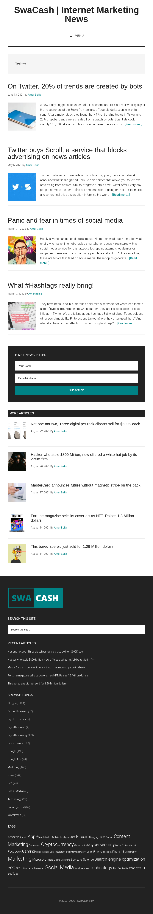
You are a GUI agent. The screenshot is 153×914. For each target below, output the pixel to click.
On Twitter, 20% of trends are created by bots (75, 86)
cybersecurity (102, 844)
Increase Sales (48, 852)
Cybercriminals (81, 845)
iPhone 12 (107, 852)
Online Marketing (62, 860)
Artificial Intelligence (61, 837)
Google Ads (14, 759)
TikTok (117, 868)
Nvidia (49, 859)
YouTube (13, 873)
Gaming (28, 851)
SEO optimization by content (30, 868)
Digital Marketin (16, 727)
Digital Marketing (17, 735)
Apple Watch (45, 837)
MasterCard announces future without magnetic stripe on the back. (86, 485)
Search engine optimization (119, 859)
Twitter (125, 868)
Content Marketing (18, 711)
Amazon (13, 837)
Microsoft (39, 859)
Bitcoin (82, 836)
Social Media (15, 791)
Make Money (131, 852)
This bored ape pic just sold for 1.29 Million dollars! (73, 546)
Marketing (13, 767)
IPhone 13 (118, 851)
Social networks (81, 868)
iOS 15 (89, 852)
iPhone (97, 851)
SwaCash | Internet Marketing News (76, 14)
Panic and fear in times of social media (65, 220)
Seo (10, 783)
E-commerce (15, 743)
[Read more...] (133, 124)
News (11, 775)
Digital (118, 845)
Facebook (14, 851)
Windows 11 (137, 868)
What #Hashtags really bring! (51, 285)
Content (109, 837)
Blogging (13, 703)
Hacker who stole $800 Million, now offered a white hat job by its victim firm (51, 659)
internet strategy (77, 852)
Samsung (76, 859)
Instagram (60, 852)
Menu (79, 35)
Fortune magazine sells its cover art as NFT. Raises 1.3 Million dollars (48, 675)
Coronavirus (34, 845)
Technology (15, 799)
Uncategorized (16, 807)
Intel (68, 852)
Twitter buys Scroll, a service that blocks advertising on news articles (67, 153)
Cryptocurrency (17, 719)
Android (23, 837)
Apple (33, 836)
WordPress (14, 815)
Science (88, 859)
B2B (73, 837)
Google (12, 751)
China (102, 837)
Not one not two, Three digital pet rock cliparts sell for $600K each (85, 424)
